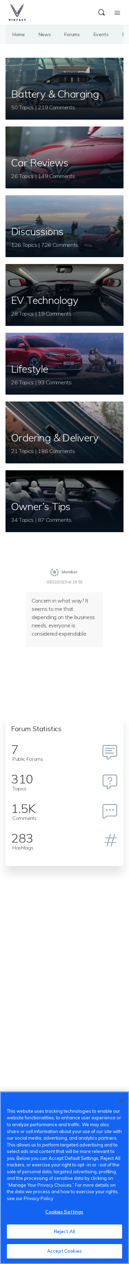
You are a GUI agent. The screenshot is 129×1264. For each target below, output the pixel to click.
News (45, 34)
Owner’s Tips (41, 506)
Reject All (64, 1231)
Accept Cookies (64, 1251)
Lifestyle (29, 368)
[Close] (120, 1101)
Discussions (37, 231)
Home (18, 34)
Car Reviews (39, 162)
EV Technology (44, 300)
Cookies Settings (64, 1211)
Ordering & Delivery (55, 437)
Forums (71, 34)
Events (101, 34)
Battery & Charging (55, 93)
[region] (64, 1177)
